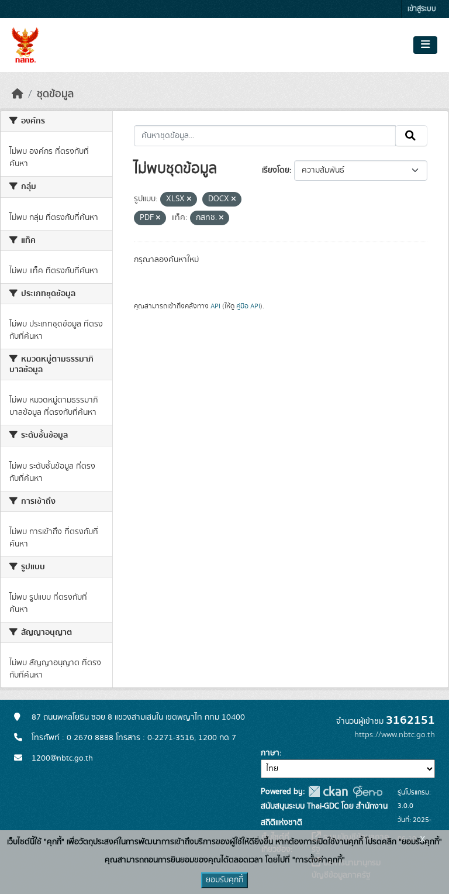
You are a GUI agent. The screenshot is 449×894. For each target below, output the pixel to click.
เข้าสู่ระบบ (421, 9)
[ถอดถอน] (189, 199)
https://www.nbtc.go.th (394, 735)
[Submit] (411, 135)
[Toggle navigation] (425, 45)
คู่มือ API (248, 306)
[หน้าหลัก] (17, 94)
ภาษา (270, 753)
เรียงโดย (275, 170)
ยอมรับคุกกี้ (224, 880)
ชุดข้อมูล (55, 94)
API (215, 306)
